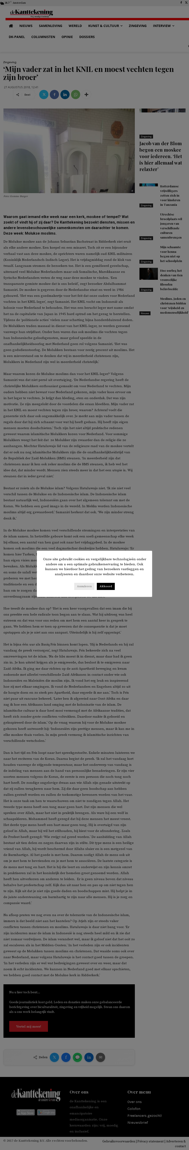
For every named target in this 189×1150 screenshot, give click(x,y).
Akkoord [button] (106, 586)
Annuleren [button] (84, 586)
